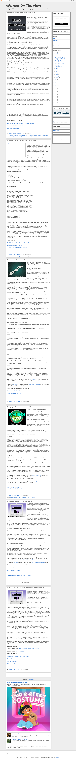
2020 (56, 87)
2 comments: (19, 254)
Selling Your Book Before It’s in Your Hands (21, 12)
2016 (56, 93)
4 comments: (19, 133)
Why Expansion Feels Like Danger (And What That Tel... (60, 58)
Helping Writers (20, 256)
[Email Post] (23, 133)
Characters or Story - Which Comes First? (20, 501)
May (56, 71)
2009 (56, 103)
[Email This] (25, 133)
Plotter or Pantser (10, 490)
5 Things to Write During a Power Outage (15, 663)
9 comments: (17, 669)
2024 (56, 81)
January (57, 77)
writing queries (32, 497)
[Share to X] (28, 133)
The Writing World (36, 481)
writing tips (41, 256)
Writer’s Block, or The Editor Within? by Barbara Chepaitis (25, 587)
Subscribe (61, 23)
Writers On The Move (24, 5)
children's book (13, 256)
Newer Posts (10, 675)
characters (12, 583)
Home (28, 675)
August (57, 53)
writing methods (29, 583)
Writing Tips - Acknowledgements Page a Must (16, 392)
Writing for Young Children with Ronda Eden (21, 140)
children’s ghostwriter (33, 379)
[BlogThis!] (26, 133)
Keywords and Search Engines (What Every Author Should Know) (20, 125)
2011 (56, 100)
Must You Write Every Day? (12, 661)
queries (24, 497)
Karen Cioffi (15, 497)
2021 (56, 85)
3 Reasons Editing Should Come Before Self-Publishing (18, 656)
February (57, 76)
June (57, 70)
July (56, 68)
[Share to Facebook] (29, 133)
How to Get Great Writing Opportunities (15, 488)
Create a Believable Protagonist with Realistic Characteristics (19, 575)
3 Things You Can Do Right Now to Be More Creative (17, 247)
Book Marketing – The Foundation (14, 390)
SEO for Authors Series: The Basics (14, 393)
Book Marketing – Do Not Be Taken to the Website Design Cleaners (20, 123)
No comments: (17, 582)
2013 (56, 97)
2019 (56, 88)
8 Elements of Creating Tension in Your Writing (21, 739)
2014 (56, 96)
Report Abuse (56, 130)
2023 (56, 82)
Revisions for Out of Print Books (17, 260)
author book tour (20, 135)
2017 (56, 91)
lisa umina (13, 136)
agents (11, 497)
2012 (56, 99)
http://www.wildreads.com (20, 651)
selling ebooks (26, 136)
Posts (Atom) (31, 679)
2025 (56, 79)
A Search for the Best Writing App (18, 733)
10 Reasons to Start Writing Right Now (14, 245)
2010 (56, 102)
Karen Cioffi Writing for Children (27, 559)
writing (28, 497)
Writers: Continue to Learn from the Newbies (60, 66)
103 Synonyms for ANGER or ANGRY (15, 744)
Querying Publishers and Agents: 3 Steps (20, 407)
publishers (21, 497)
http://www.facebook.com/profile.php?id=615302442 (29, 648)
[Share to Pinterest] (30, 133)
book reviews (34, 135)
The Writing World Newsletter (34, 384)
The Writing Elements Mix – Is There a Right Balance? (18, 242)
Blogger (57, 757)
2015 (56, 94)
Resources (55, 42)
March (57, 74)
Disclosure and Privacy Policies (58, 45)
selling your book (33, 136)
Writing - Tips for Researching (13, 487)
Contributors (55, 40)
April (56, 73)
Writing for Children (22, 583)
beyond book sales (28, 135)
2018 (56, 90)
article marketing (13, 135)
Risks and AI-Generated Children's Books (59, 64)
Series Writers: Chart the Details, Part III (17, 682)
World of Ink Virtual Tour (33, 256)
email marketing (41, 135)
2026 (56, 52)
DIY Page (15, 384)
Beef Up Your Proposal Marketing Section (59, 61)
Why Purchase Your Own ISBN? (13, 128)
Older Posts (47, 675)
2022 (56, 84)
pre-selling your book (19, 136)
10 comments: (17, 401)
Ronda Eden (25, 256)
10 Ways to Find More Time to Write (14, 570)
